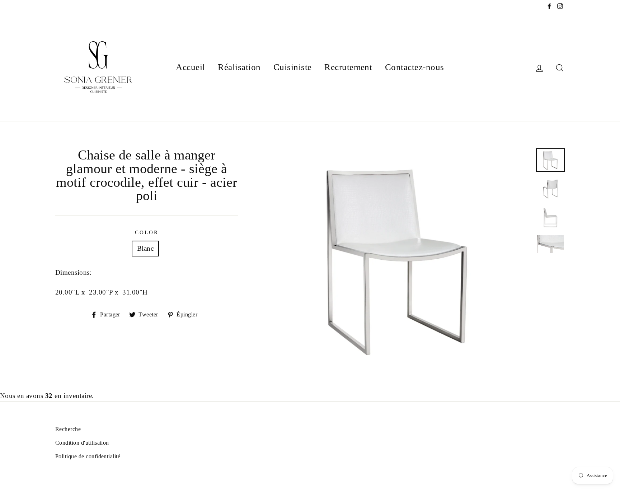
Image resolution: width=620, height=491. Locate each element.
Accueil (190, 67)
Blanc (145, 248)
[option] (396, 255)
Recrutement (348, 67)
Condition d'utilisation (82, 443)
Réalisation (239, 67)
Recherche (68, 429)
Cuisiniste (292, 67)
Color (147, 232)
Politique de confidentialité (87, 456)
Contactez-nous (414, 67)
